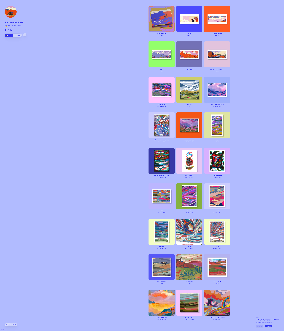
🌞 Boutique (9, 35)
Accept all (268, 326)
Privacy (2, 329)
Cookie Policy (268, 322)
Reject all (258, 317)
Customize (259, 326)
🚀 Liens (17, 35)
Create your (9, 324)
